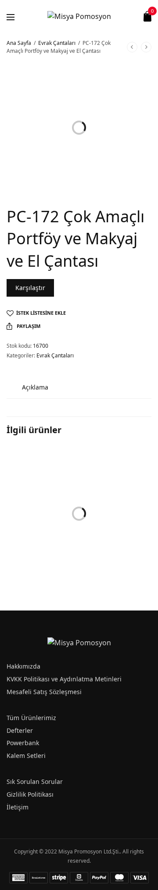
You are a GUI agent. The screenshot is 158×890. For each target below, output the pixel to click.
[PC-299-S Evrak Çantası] (116, 483)
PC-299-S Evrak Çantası (107, 536)
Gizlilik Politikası (30, 794)
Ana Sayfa (19, 43)
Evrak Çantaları (56, 43)
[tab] (35, 387)
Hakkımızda (23, 666)
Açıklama (35, 387)
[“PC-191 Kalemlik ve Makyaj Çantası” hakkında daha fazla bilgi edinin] (68, 556)
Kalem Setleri (26, 755)
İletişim (18, 807)
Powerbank (23, 743)
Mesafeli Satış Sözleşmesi (44, 692)
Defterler (20, 730)
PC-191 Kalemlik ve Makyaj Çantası (41, 536)
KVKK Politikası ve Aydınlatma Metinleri (64, 679)
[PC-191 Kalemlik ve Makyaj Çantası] (42, 483)
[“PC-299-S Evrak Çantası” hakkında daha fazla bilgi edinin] (143, 556)
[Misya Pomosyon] (79, 16)
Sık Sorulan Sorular (35, 781)
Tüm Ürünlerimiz (31, 717)
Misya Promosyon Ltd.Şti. (88, 851)
